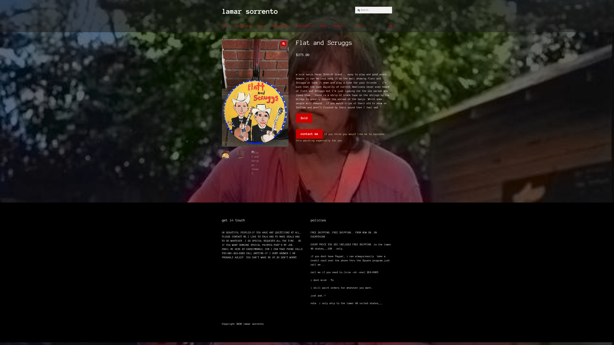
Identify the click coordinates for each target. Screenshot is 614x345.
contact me (309, 134)
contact (338, 25)
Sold (304, 118)
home (225, 25)
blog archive (304, 25)
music (261, 25)
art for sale (243, 25)
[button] (283, 43)
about (323, 25)
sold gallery (280, 25)
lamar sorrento (250, 11)
